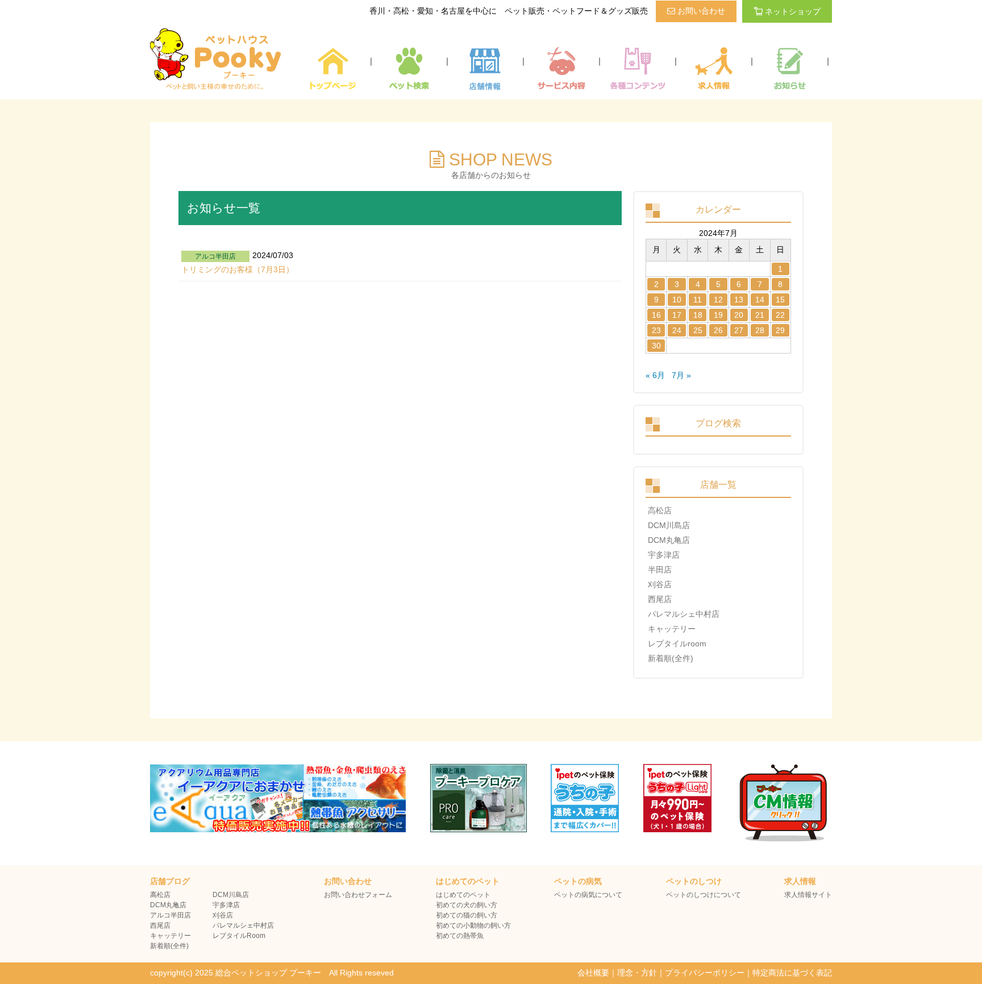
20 (738, 314)
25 (697, 330)
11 (697, 299)
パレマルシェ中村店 (683, 613)
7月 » (681, 375)
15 (780, 299)
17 (676, 314)
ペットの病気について (588, 895)
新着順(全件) (670, 658)
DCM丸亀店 (669, 540)
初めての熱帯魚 (460, 936)
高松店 (660, 510)
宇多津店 (664, 554)
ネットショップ (793, 11)
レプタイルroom (677, 643)
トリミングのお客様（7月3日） (237, 269)
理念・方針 (637, 972)
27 (738, 330)
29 (780, 330)
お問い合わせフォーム (358, 895)
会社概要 (593, 972)
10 (676, 299)
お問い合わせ (700, 10)
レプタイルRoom (239, 936)
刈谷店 (660, 584)
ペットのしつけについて (703, 895)
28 (759, 330)
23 (656, 330)
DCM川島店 (669, 525)
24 (676, 330)
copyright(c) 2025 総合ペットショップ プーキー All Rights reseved (272, 972)
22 (780, 314)
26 (718, 330)
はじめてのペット (463, 895)
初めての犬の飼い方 (466, 905)
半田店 (660, 569)
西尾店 (660, 599)
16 (656, 314)
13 (738, 299)
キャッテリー (672, 628)
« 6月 (655, 375)
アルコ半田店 (170, 915)
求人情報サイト (808, 895)
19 (718, 314)
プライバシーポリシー (704, 972)
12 (718, 299)
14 (759, 299)
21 (759, 314)
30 (656, 345)
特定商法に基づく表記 (792, 972)
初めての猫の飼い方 (466, 915)
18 (697, 314)
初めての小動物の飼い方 (473, 925)
